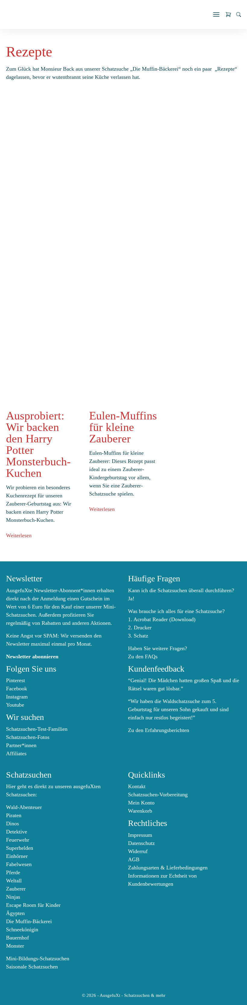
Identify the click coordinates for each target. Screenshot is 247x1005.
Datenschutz (141, 843)
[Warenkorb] (228, 14)
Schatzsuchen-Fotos (27, 737)
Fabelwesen (19, 864)
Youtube (15, 705)
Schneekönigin (22, 929)
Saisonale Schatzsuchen (32, 967)
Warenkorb (140, 811)
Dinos (12, 823)
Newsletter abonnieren (32, 656)
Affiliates (16, 753)
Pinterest (15, 680)
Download (182, 619)
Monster (15, 946)
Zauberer (16, 889)
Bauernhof (17, 938)
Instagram (17, 697)
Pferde (13, 872)
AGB (133, 859)
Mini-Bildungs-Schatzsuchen (37, 958)
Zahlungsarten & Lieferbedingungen (168, 868)
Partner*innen (21, 745)
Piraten (13, 815)
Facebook (16, 689)
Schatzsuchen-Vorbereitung (158, 794)
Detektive (16, 832)
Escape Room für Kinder (33, 905)
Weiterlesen (19, 535)
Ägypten (15, 913)
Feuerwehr (17, 840)
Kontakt (136, 786)
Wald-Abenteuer (24, 807)
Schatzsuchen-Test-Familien (36, 729)
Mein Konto (141, 803)
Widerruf (138, 851)
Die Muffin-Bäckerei (29, 921)
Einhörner (17, 856)
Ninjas (13, 897)
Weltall (14, 881)
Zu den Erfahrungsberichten (158, 730)
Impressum (140, 835)
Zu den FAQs (143, 656)
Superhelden (19, 848)
